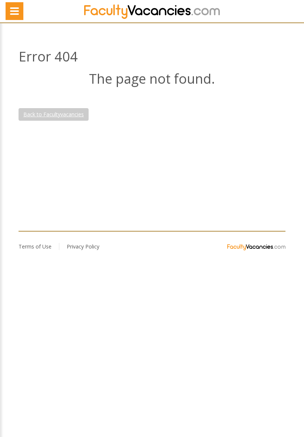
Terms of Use (35, 246)
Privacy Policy (83, 246)
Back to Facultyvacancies (53, 114)
